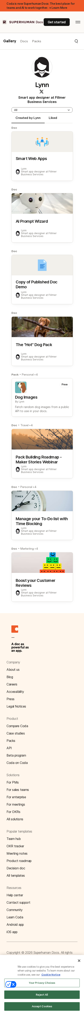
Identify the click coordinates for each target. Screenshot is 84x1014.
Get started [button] (57, 22)
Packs (36, 41)
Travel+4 (26, 425)
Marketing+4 (29, 548)
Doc (14, 127)
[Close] (79, 960)
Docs (24, 41)
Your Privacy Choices (42, 982)
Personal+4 (30, 374)
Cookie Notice (50, 974)
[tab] (28, 119)
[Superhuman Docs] (23, 22)
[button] (59, 41)
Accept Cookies (42, 1006)
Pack (15, 374)
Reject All (42, 994)
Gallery (9, 41)
